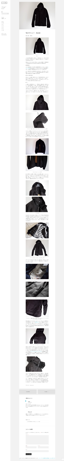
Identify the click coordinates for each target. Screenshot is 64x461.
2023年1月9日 (30, 402)
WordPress (5, 34)
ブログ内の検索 (3, 7)
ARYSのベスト (37, 322)
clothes (33, 385)
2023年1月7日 (27, 385)
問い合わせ (2, 8)
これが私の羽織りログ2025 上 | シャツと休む (33, 421)
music (3, 25)
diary (2, 24)
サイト (26, 449)
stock (3, 28)
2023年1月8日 (30, 412)
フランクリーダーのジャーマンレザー (36, 351)
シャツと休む (4, 2)
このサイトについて (3, 6)
